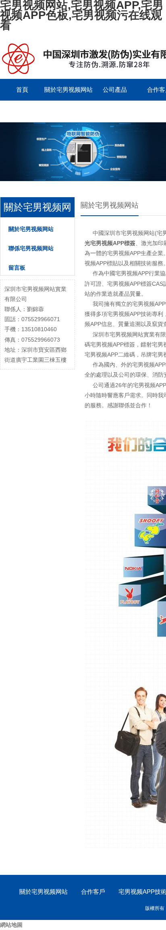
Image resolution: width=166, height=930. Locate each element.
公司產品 (115, 89)
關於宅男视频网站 (68, 89)
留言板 (16, 267)
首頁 (22, 89)
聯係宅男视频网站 (31, 248)
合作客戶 (93, 891)
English (22, 111)
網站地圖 (11, 925)
